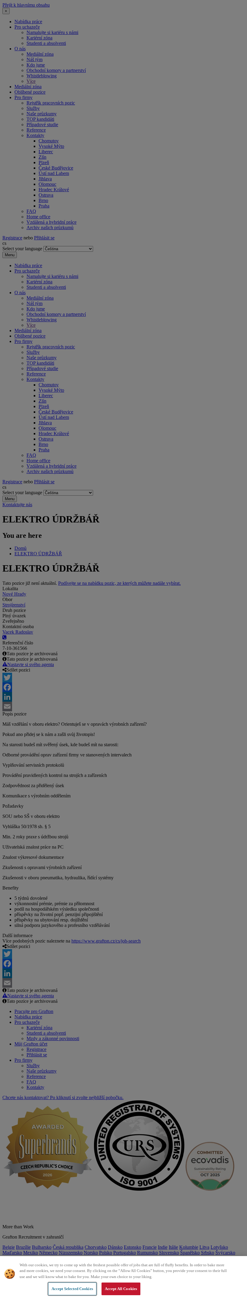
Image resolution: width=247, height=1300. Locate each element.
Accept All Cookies (121, 1288)
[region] (123, 1278)
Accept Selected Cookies (72, 1288)
